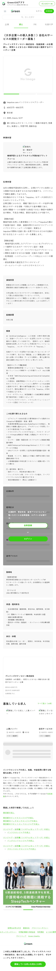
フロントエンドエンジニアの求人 (21, 849)
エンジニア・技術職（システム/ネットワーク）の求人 (26, 829)
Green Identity (34, 887)
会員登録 (49, 11)
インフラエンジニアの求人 (18, 832)
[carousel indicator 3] (28, 860)
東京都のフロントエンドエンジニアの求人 (21, 824)
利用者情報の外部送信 (27, 883)
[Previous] (6, 74)
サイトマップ (21, 887)
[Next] (49, 74)
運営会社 (26, 879)
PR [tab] (35, 24)
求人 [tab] (21, 24)
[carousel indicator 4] (30, 860)
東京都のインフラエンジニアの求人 (18, 818)
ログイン (39, 11)
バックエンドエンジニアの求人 (20, 841)
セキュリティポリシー (8, 883)
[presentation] (28, 17)
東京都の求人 (9, 813)
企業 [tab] (7, 24)
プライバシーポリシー (40, 879)
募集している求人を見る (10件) (28, 964)
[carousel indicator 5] (32, 860)
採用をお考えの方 (14, 879)
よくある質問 (51, 883)
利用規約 (40, 883)
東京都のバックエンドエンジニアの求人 (20, 821)
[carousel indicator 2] (26, 860)
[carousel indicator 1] (24, 860)
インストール (47, 4)
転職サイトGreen (7, 904)
